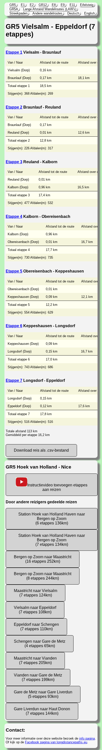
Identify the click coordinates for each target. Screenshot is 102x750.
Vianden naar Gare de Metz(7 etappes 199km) (38, 677)
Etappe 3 (14, 162)
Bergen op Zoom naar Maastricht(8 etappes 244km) (42, 576)
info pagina (87, 738)
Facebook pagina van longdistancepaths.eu (56, 742)
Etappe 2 (14, 107)
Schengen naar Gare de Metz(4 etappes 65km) (39, 643)
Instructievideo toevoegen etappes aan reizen (57, 487)
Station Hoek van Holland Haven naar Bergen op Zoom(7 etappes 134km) (51, 540)
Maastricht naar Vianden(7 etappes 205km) (35, 660)
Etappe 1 (14, 52)
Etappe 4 (14, 216)
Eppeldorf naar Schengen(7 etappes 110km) (36, 626)
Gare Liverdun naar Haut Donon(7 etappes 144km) (42, 711)
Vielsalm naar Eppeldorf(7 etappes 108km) (35, 609)
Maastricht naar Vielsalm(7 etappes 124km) (35, 593)
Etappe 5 (14, 271)
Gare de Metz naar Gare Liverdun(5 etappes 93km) (43, 694)
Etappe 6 (14, 326)
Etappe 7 (14, 380)
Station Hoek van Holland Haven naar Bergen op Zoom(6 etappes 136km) (51, 518)
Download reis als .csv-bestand (41, 450)
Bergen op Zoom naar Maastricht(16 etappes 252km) (42, 559)
